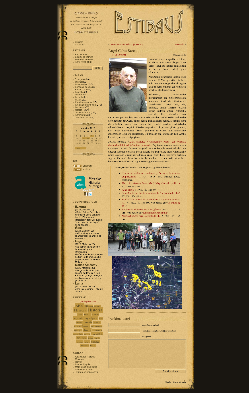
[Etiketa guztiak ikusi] (88, 301)
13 (88, 138)
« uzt (79, 148)
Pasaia (80, 314)
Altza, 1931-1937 (83, 62)
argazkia (78, 318)
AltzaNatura (81, 115)
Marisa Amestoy (86, 264)
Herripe (79, 362)
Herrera (80, 310)
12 (84, 138)
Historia (95, 310)
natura (87, 341)
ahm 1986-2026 (83, 117)
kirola (97, 338)
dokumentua (96, 326)
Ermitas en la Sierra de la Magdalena (141, 209)
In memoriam (119, 55)
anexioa (95, 314)
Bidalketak (88, 166)
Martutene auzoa (83, 369)
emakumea (97, 330)
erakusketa (78, 334)
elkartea (87, 330)
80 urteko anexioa (84, 59)
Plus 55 (87, 314)
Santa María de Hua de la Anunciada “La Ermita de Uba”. (151, 193)
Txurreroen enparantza (86, 372)
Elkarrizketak (81, 89)
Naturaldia (179, 44)
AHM (79, 305)
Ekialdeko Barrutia (84, 57)
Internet (79, 82)
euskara (79, 42)
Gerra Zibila (97, 333)
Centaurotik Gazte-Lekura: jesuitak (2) (126, 44)
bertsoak (77, 326)
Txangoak (80, 79)
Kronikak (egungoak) (85, 105)
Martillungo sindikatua (86, 367)
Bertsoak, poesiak (84, 87)
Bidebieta (89, 306)
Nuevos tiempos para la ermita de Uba (141, 216)
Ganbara (79, 94)
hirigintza (82, 337)
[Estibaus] (149, 39)
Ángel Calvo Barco (122, 50)
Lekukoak (80, 107)
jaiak (90, 337)
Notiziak (79, 110)
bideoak (86, 326)
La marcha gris (82, 364)
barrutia (88, 322)
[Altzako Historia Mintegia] (88, 190)
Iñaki (78, 227)
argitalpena (91, 318)
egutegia (77, 330)
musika (80, 341)
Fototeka (79, 92)
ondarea (95, 341)
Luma (79, 283)
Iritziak (78, 99)
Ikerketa (79, 97)
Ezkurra (80, 206)
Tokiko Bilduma (82, 112)
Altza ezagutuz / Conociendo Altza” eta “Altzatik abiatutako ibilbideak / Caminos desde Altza (147, 143)
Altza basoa (128, 189)
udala (92, 345)
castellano (80, 44)
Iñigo (78, 241)
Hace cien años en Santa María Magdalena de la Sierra (151, 183)
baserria (97, 322)
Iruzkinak (87, 169)
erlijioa (87, 334)
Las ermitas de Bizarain (155, 212)
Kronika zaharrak (83, 102)
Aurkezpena (81, 54)
